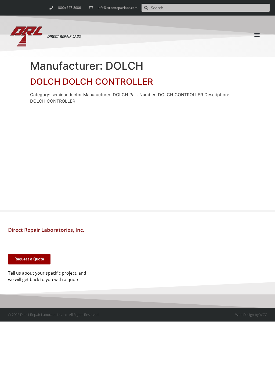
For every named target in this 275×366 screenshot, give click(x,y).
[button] (257, 34)
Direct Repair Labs (64, 36)
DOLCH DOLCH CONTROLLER (91, 81)
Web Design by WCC (251, 314)
